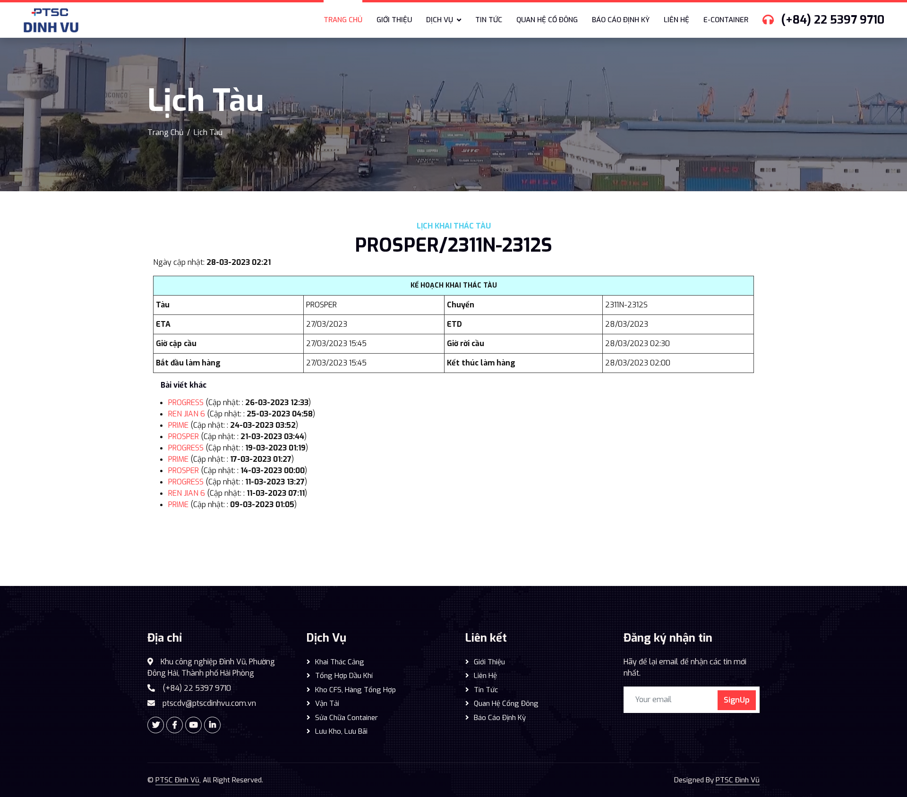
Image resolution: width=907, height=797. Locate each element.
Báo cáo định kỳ (621, 20)
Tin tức (488, 20)
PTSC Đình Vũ (177, 780)
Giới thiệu (394, 20)
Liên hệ (676, 20)
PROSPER (183, 436)
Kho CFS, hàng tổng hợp (355, 690)
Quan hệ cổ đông (547, 20)
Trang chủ (343, 20)
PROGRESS (186, 402)
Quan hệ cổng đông (506, 703)
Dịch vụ (439, 20)
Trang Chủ (165, 132)
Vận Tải (327, 703)
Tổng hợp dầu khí (344, 675)
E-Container (725, 20)
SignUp (737, 700)
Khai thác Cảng (339, 662)
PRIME (178, 425)
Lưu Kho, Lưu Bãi (341, 731)
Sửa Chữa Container (346, 717)
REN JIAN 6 (186, 414)
